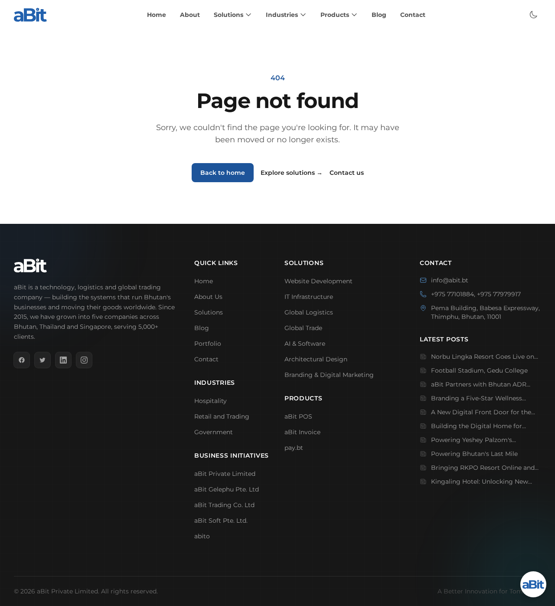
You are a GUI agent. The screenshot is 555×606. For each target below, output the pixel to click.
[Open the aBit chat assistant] (533, 584)
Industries (282, 15)
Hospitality (210, 401)
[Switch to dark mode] (533, 15)
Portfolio (207, 343)
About (190, 15)
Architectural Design (315, 359)
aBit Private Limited (224, 474)
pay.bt (293, 448)
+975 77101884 (452, 294)
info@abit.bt (449, 280)
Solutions (228, 15)
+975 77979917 (499, 294)
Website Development (318, 281)
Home (156, 15)
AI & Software (304, 343)
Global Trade (303, 328)
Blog (379, 15)
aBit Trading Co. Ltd (224, 505)
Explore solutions (292, 173)
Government (213, 432)
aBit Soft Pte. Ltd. (221, 520)
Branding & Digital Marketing (329, 375)
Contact (412, 15)
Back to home (222, 173)
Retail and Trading (221, 416)
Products (334, 15)
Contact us (347, 173)
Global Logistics (308, 312)
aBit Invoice (302, 432)
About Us (208, 297)
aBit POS (298, 416)
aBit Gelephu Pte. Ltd (226, 489)
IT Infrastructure (308, 297)
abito (202, 536)
